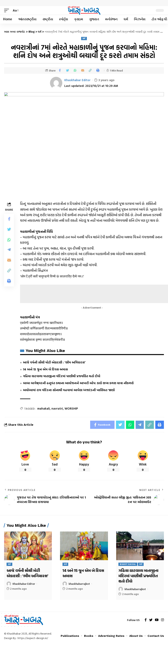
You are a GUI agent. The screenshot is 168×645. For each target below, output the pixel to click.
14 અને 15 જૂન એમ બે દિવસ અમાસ (45, 369)
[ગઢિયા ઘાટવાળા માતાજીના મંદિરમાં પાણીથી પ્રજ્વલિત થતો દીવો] (140, 545)
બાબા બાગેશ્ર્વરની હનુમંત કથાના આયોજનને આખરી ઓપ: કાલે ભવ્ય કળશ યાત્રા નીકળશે (78, 383)
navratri (57, 408)
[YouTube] (157, 620)
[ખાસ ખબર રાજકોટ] (84, 10)
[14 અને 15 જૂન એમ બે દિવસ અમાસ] (84, 545)
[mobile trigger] (7, 10)
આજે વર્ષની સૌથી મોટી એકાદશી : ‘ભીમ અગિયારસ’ (54, 362)
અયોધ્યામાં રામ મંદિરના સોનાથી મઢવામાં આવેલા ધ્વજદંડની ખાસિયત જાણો (69, 390)
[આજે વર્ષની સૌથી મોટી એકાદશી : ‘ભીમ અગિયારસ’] (28, 545)
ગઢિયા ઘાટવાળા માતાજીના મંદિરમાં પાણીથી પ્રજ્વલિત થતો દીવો (61, 376)
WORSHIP (71, 408)
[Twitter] (150, 620)
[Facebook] (146, 620)
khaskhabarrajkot (79, 584)
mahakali (43, 408)
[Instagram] (162, 620)
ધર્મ (84, 38)
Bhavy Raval (128, 564)
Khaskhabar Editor (77, 80)
